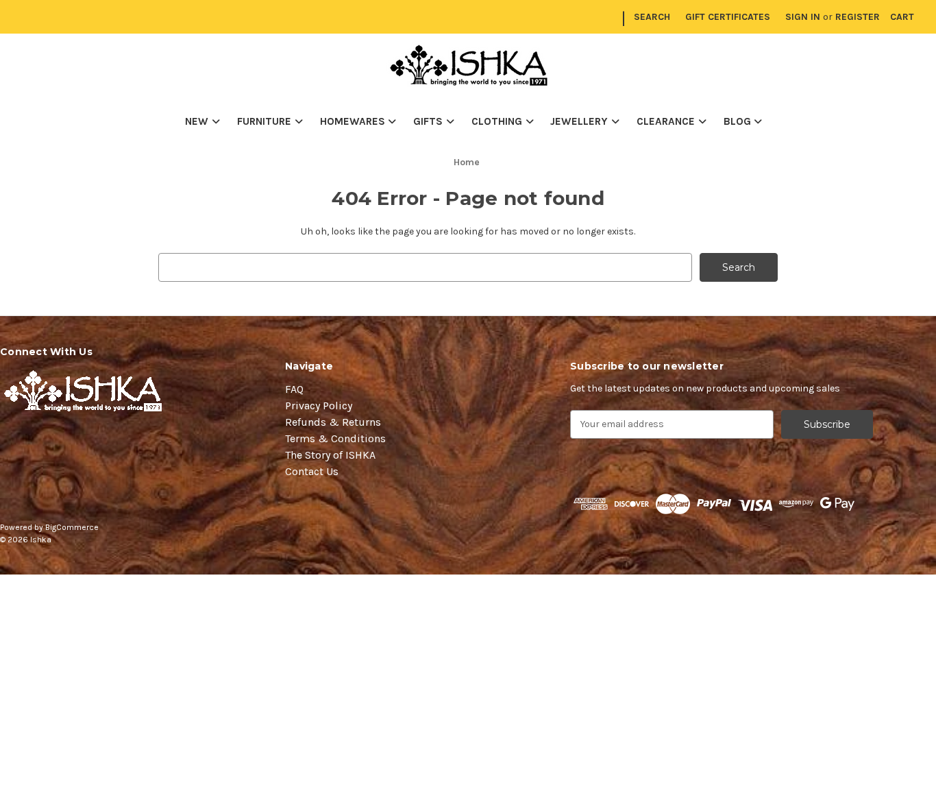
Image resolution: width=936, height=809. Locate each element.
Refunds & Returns (333, 421)
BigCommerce (72, 527)
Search (652, 17)
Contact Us (311, 471)
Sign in (802, 17)
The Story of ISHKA (330, 454)
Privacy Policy (318, 405)
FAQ (294, 389)
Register (857, 17)
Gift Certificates (727, 17)
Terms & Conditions (335, 438)
